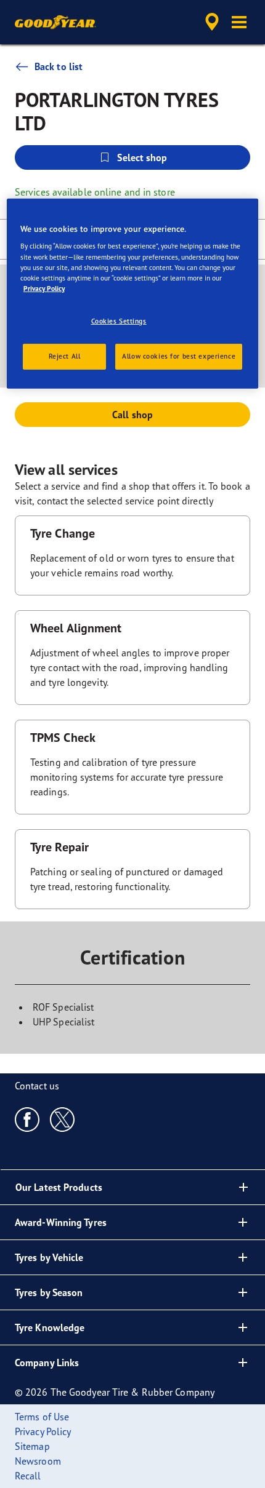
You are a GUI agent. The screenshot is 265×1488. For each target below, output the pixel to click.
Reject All (65, 356)
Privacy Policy (44, 288)
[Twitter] (62, 1119)
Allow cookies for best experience (178, 356)
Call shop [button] (132, 414)
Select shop (142, 157)
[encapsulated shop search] (212, 22)
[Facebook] (27, 1119)
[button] (239, 22)
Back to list (59, 66)
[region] (133, 294)
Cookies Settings (119, 321)
